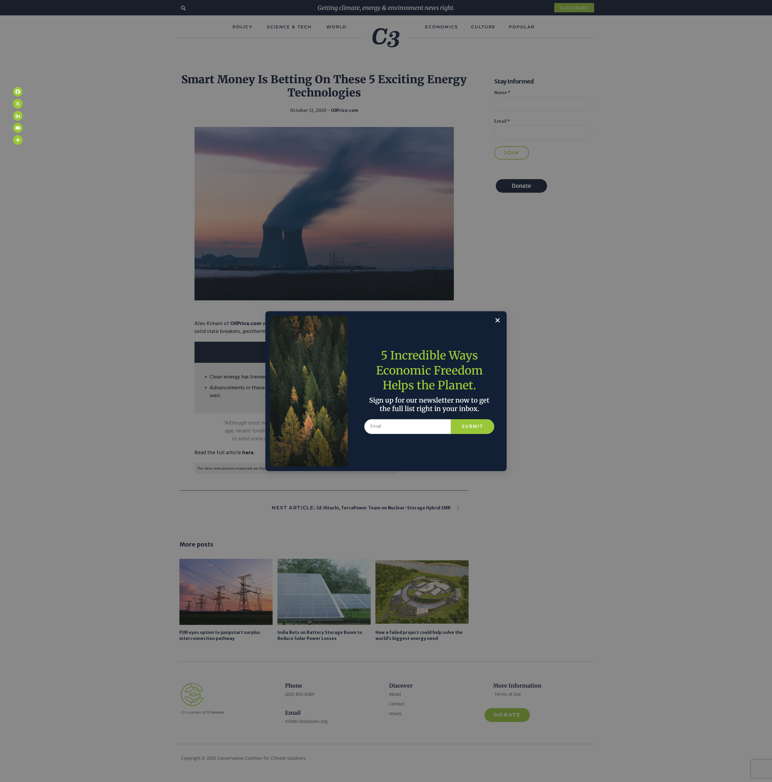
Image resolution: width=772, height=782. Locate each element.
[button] (498, 320)
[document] (386, 391)
